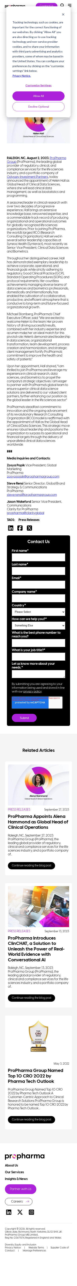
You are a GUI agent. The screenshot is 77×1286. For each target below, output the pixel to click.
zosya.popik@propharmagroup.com (33, 476)
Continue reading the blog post (31, 865)
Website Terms (36, 1247)
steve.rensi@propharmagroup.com (32, 495)
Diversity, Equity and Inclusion (20, 1244)
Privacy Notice (13, 1247)
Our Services (14, 1172)
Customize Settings (38, 85)
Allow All (38, 96)
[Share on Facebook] (20, 529)
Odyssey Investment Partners (27, 177)
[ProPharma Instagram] (31, 1213)
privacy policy (32, 691)
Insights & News (16, 1179)
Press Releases (29, 520)
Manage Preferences (34, 1250)
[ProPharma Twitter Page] (20, 1213)
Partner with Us (20, 1189)
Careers (17, 1201)
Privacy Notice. (21, 75)
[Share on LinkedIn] (11, 529)
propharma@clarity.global (25, 513)
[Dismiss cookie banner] (63, 14)
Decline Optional (38, 106)
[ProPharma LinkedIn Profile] (8, 1213)
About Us (12, 1165)
